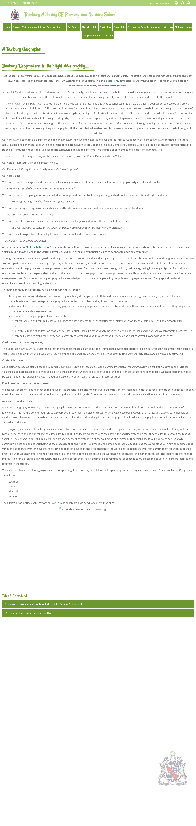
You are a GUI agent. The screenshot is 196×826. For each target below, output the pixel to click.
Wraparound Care (92, 35)
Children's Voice (183, 27)
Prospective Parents (138, 27)
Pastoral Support (56, 27)
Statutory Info (90, 27)
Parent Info (119, 27)
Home (7, 27)
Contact (108, 35)
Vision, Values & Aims (33, 27)
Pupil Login (11, 3)
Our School (74, 27)
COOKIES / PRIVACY (159, 3)
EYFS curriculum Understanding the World (29, 613)
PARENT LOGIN (30, 3)
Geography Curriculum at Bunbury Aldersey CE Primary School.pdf (43, 604)
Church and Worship (162, 27)
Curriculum (105, 27)
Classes (16, 27)
